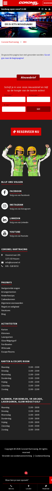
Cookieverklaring (42, 455)
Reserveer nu (27, 132)
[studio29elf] (26, 472)
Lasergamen (7, 337)
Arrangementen (8, 292)
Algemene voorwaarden (12, 303)
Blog (3, 314)
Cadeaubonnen (8, 299)
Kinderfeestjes (8, 295)
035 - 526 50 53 (11, 266)
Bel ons (11, 489)
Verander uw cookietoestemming (17, 455)
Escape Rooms (8, 351)
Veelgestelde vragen (10, 288)
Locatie (28, 489)
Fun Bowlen (6, 344)
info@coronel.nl (12, 262)
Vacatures (5, 310)
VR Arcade (5, 348)
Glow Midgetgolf (8, 340)
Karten (4, 329)
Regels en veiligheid (10, 306)
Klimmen (5, 333)
